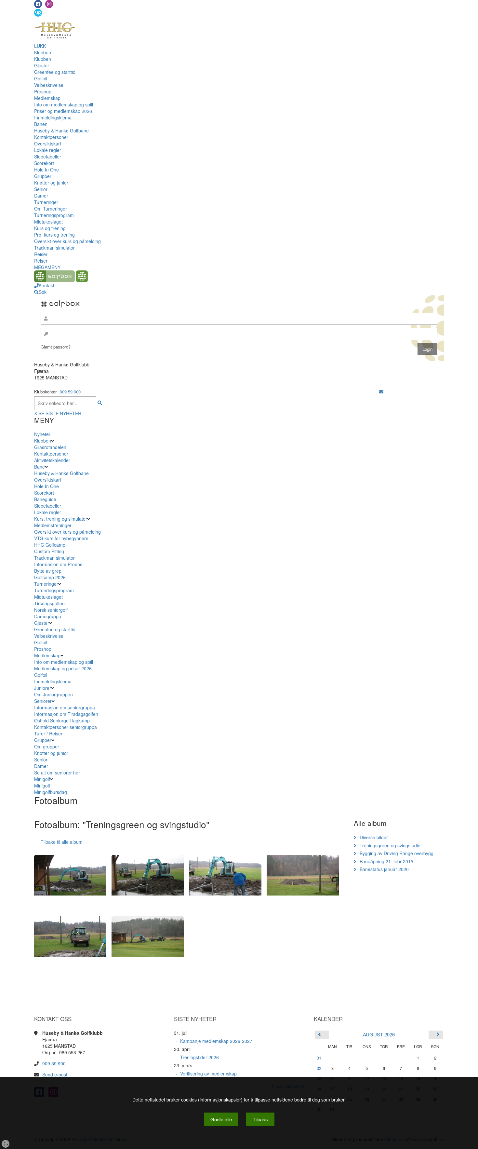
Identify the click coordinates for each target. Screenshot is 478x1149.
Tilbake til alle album (62, 842)
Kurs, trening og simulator (60, 518)
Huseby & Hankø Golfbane (61, 130)
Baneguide (45, 499)
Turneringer (46, 202)
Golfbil (40, 78)
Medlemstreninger (53, 525)
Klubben (42, 52)
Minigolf (42, 779)
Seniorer (43, 701)
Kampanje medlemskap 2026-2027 (216, 1041)
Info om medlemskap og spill (63, 104)
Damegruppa (47, 616)
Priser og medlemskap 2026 (63, 111)
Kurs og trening (50, 228)
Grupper (42, 176)
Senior (40, 189)
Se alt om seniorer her (57, 772)
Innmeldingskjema (53, 117)
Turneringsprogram (54, 215)
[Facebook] (38, 4)
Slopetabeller (47, 156)
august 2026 (379, 1034)
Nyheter (42, 434)
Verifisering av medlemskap (208, 1073)
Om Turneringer (50, 208)
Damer (41, 195)
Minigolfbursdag (50, 792)
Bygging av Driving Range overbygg (396, 853)
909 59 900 (70, 392)
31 (319, 1058)
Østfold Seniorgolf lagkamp (62, 720)
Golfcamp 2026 (50, 577)
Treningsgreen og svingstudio (390, 845)
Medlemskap (47, 98)
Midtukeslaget (48, 221)
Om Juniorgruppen (53, 694)
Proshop (42, 91)
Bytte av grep (47, 571)
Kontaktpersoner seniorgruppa (65, 727)
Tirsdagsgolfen (49, 603)
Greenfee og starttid (54, 72)
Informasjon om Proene (58, 564)
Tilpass (260, 1119)
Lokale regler (47, 150)
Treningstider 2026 (199, 1057)
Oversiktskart (47, 143)
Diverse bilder (374, 837)
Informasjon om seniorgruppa (64, 707)
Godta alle (221, 1119)
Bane (39, 466)
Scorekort (44, 163)
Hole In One (46, 169)
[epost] (381, 392)
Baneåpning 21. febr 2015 (386, 861)
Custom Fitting (49, 551)
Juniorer (42, 688)
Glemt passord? (56, 347)
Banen (40, 124)
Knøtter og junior (51, 182)
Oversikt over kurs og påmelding (67, 241)
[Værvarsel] (38, 12)
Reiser (40, 254)
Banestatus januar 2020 (384, 869)
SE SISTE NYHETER (59, 413)
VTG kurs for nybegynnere (61, 538)
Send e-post (54, 1074)
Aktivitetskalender (52, 460)
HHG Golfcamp (49, 544)
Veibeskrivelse (48, 85)
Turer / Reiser (48, 733)
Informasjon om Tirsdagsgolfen (66, 714)
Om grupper (46, 746)
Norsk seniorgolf (51, 610)
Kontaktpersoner (51, 137)
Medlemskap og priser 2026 (63, 668)
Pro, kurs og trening (54, 234)
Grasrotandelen (50, 447)
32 (319, 1068)
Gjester (41, 65)
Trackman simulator (54, 247)
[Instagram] (49, 4)
